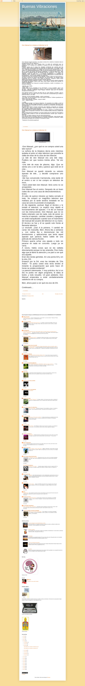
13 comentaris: (25, 126)
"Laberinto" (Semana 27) (33, 399)
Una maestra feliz (26, 474)
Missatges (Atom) (30, 295)
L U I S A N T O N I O (27, 321)
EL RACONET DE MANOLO (28, 505)
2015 (24, 656)
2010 (24, 664)
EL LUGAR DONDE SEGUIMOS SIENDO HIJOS (37, 355)
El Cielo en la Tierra (27, 496)
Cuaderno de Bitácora (27, 433)
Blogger (48, 677)
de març (25, 651)
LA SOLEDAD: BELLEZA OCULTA (34, 322)
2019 (24, 636)
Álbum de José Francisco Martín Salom (35, 511)
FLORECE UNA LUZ (26, 317)
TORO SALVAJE (26, 316)
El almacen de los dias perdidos (29, 380)
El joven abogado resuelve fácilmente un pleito (36, 523)
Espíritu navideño (31, 529)
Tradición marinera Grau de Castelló (30, 345)
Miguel (29, 579)
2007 (24, 669)
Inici (42, 293)
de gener (25, 654)
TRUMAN (30, 475)
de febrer (25, 653)
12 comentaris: (25, 290)
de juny (25, 645)
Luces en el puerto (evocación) (34, 542)
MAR (24, 491)
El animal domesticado (32, 497)
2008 (24, 667)
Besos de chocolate (32, 408)
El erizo (24, 443)
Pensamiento (31, 390)
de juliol (25, 643)
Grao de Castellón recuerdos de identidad (31, 510)
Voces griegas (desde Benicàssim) (29, 456)
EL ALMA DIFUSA (26, 416)
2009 (24, 666)
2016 (24, 640)
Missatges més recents (26, 293)
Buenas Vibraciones (39, 6)
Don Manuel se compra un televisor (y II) (35, 45)
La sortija (30, 549)
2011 (24, 663)
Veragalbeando (25, 492)
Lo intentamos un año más (33, 457)
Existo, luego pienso (27, 442)
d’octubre (26, 642)
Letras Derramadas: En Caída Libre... (30, 407)
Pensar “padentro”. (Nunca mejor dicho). (35, 448)
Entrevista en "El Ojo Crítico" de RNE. (35, 417)
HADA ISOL (25, 371)
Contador (23, 674)
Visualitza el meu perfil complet (32, 581)
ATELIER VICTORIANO (27, 354)
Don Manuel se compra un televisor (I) (34, 130)
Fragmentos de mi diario (33, 466)
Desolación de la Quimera (28, 465)
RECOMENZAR (26, 330)
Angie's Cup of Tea (26, 447)
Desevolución (31, 434)
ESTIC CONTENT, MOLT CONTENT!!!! (29, 506)
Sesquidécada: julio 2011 (33, 337)
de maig (25, 650)
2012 (24, 661)
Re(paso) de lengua (27, 336)
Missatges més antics (59, 293)
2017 (24, 639)
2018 (24, 637)
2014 (24, 658)
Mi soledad (30, 536)
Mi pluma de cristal (26, 398)
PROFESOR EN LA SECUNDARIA (29, 389)
